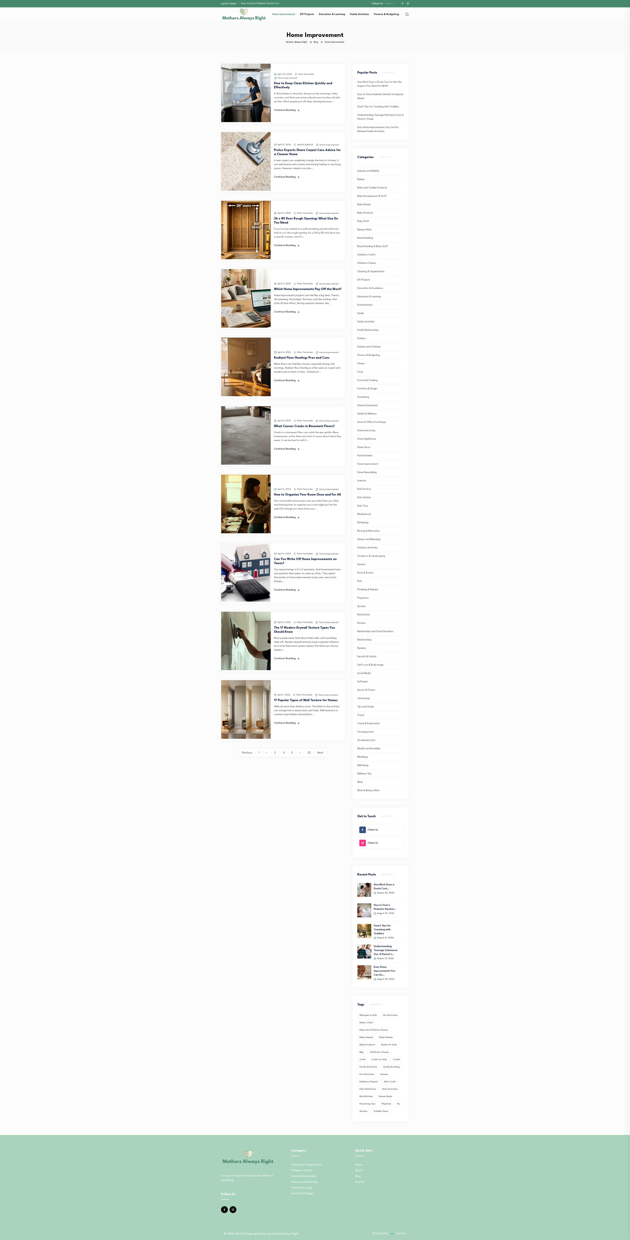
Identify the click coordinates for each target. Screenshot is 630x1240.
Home (358, 1164)
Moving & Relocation (368, 531)
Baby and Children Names (373, 1030)
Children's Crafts (366, 255)
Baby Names (364, 204)
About (359, 1170)
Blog (358, 1176)
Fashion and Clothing (368, 347)
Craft (362, 1059)
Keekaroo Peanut (368, 1081)
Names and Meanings (369, 539)
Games (384, 1074)
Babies (361, 179)
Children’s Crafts (301, 1170)
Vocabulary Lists (366, 740)
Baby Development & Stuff (371, 196)
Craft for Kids (379, 1059)
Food (360, 372)
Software (362, 681)
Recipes (361, 623)
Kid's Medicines (367, 1089)
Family (360, 313)
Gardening (363, 397)
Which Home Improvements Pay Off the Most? (308, 289)
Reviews (361, 648)
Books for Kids (389, 1045)
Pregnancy (363, 598)
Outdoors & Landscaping (371, 556)
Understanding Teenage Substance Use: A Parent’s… (385, 950)
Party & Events (365, 573)
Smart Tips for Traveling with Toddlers (378, 107)
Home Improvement (283, 14)
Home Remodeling (367, 472)
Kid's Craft (390, 1081)
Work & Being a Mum (368, 790)
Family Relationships (368, 330)
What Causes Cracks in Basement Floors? (304, 426)
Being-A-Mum (364, 229)
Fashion (361, 338)
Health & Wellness (367, 414)
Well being (362, 765)
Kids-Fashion (364, 497)
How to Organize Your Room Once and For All (307, 494)
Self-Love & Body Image (370, 665)
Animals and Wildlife (368, 171)
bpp (361, 1052)
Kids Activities (390, 1089)
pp (398, 1104)
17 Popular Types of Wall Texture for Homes (306, 700)
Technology (363, 698)
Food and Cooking (367, 380)
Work (360, 782)
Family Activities (359, 14)
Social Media (364, 673)
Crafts (396, 1059)
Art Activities (390, 1015)
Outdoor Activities (367, 548)
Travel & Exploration (368, 723)
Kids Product (364, 489)
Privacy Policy (380, 1233)
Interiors (361, 481)
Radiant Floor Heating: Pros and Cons (301, 357)
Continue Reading (285, 110)
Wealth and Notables (368, 748)
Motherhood (364, 514)
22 (309, 752)
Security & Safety (366, 656)
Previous (247, 752)
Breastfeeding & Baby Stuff (372, 246)
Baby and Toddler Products (372, 188)
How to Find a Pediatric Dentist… (385, 907)
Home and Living (366, 430)
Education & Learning (332, 14)
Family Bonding (391, 1067)
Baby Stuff (363, 221)
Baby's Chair (366, 1022)
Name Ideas (385, 1096)
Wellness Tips (364, 774)
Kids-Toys (362, 506)
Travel (360, 715)
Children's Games (366, 263)
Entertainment (365, 305)
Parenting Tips (367, 1104)
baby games (366, 1037)
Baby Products (365, 213)
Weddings (362, 757)
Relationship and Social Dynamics (375, 631)
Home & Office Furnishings (371, 422)
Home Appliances (366, 439)
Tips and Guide (365, 707)
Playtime (386, 1104)
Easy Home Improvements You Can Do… (384, 971)
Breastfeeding (365, 238)
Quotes (361, 606)
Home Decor (363, 447)
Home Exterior (365, 455)
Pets (359, 581)
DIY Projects (307, 14)
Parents (361, 564)
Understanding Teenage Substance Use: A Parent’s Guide (272, 3)
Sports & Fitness (366, 690)
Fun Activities (366, 1074)
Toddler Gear (381, 1111)
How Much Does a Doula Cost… (384, 887)
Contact (401, 1233)
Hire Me (360, 1182)
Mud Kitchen (366, 1096)
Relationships (364, 640)
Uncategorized (365, 732)
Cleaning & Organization (370, 271)
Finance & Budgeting (386, 14)
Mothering (362, 522)
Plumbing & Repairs (367, 589)
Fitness (361, 363)
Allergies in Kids (368, 1015)
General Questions (367, 405)
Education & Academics (370, 288)
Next (320, 752)
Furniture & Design (367, 389)
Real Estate (363, 615)
